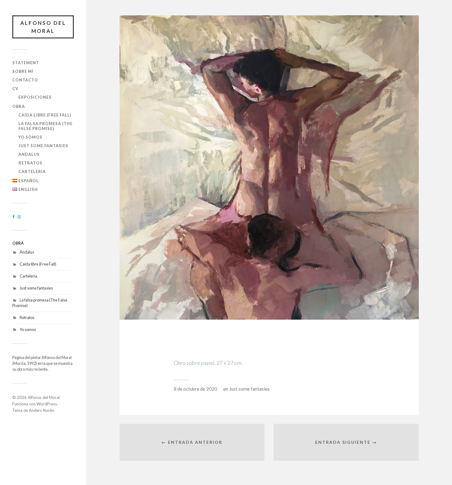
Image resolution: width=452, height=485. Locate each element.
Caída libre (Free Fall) (44, 114)
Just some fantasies (43, 145)
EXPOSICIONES (35, 97)
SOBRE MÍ (23, 71)
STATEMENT (25, 62)
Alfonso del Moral (43, 27)
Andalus (29, 154)
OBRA (18, 106)
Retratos (30, 162)
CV (15, 88)
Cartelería (32, 171)
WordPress (47, 403)
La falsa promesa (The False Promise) (45, 126)
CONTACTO (25, 79)
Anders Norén (41, 410)
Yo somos (30, 137)
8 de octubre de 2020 (195, 389)
